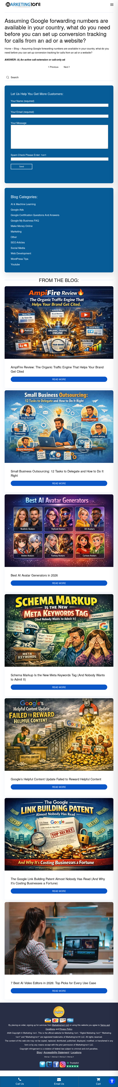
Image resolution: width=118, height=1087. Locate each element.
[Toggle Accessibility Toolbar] (112, 1081)
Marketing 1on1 (30, 1032)
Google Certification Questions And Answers (35, 215)
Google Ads (17, 209)
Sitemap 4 (70, 1057)
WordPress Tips (19, 259)
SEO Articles (18, 242)
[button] (111, 4)
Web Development (21, 253)
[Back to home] (23, 4)
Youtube (15, 264)
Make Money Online (22, 226)
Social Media (18, 248)
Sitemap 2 (55, 1057)
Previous (54, 66)
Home (8, 48)
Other (14, 237)
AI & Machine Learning (23, 204)
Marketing (16, 231)
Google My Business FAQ (25, 220)
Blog (16, 48)
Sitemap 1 (47, 1057)
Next (66, 66)
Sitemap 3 (63, 1057)
